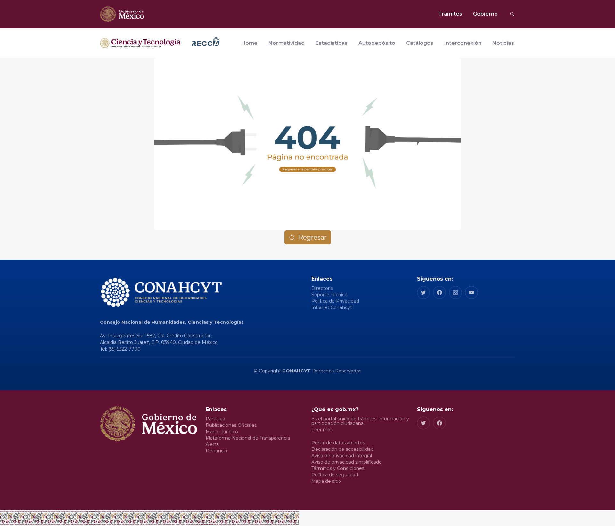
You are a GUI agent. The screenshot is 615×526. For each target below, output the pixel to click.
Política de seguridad (334, 475)
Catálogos (419, 43)
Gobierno (485, 14)
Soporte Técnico (329, 294)
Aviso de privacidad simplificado (346, 462)
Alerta (212, 444)
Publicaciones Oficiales (231, 425)
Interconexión (462, 43)
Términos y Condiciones (337, 468)
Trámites (450, 14)
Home (249, 43)
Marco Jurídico (222, 431)
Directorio (322, 288)
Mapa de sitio (326, 481)
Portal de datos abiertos (338, 443)
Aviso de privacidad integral (341, 455)
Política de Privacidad (335, 301)
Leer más (321, 429)
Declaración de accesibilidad (342, 449)
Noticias (503, 43)
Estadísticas (332, 43)
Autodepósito (376, 43)
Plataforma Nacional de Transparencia (248, 438)
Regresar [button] (312, 237)
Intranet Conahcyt (331, 307)
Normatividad (286, 43)
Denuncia (216, 451)
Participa (215, 419)
